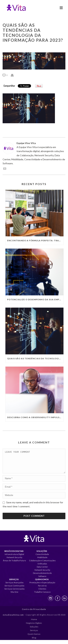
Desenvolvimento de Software (42, 574)
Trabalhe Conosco (42, 592)
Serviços (34, 630)
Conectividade (42, 554)
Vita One (14, 592)
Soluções (34, 626)
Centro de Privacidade (34, 609)
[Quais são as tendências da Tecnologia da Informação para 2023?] (34, 331)
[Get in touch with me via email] (4, 169)
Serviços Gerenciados (14, 589)
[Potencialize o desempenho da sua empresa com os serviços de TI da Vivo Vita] (34, 272)
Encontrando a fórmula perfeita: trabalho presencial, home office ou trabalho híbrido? (35, 240)
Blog (34, 637)
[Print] (14, 75)
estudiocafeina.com (13, 615)
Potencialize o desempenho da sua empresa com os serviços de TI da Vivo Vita (35, 299)
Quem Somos (34, 634)
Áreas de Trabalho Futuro (14, 560)
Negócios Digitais (34, 623)
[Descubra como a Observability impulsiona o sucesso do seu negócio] (34, 390)
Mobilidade (42, 557)
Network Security (14, 557)
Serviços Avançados (14, 582)
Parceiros (42, 585)
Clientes (42, 589)
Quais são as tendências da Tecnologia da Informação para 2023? (35, 358)
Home (34, 619)
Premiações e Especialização (42, 582)
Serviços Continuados (14, 585)
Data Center (42, 567)
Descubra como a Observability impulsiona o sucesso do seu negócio (35, 417)
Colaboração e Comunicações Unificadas (42, 562)
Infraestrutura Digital (14, 554)
